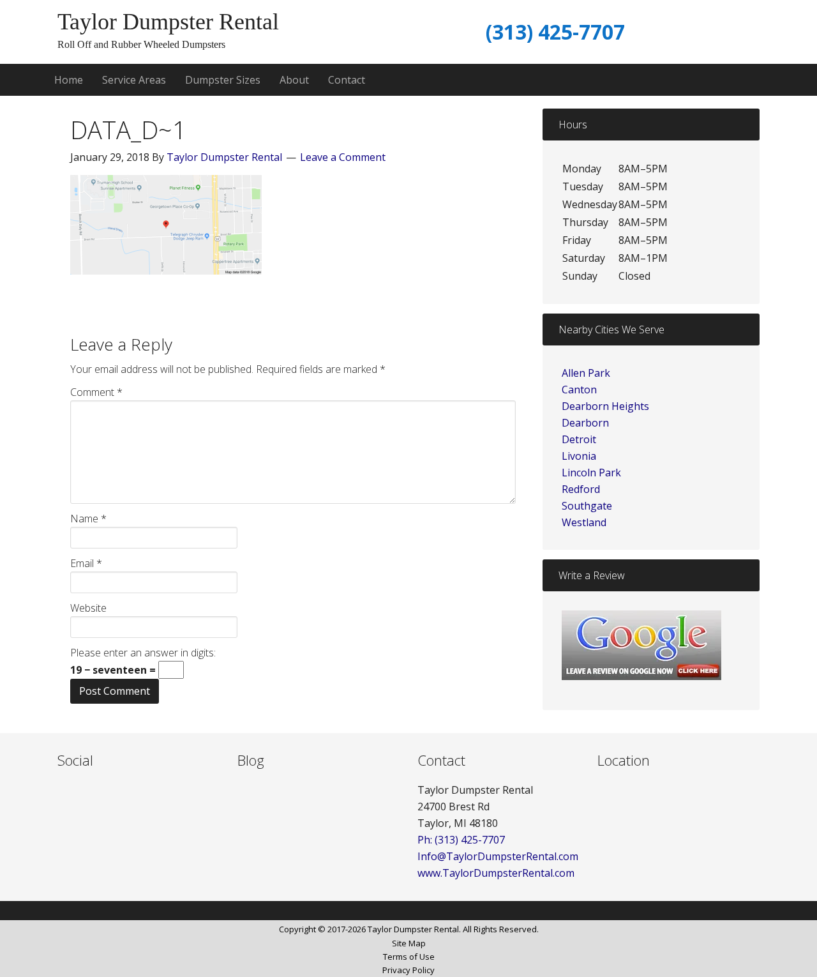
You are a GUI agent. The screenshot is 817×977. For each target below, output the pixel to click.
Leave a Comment (343, 157)
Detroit (579, 439)
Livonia (579, 456)
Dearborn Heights (605, 406)
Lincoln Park (591, 473)
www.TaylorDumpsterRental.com (495, 873)
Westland (584, 522)
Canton (579, 389)
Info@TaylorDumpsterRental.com (497, 856)
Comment (96, 392)
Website (88, 608)
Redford (581, 489)
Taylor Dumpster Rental (168, 21)
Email (86, 563)
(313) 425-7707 (555, 31)
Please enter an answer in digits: (143, 653)
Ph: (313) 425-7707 (461, 840)
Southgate (587, 506)
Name (88, 518)
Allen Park (586, 373)
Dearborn (585, 423)
